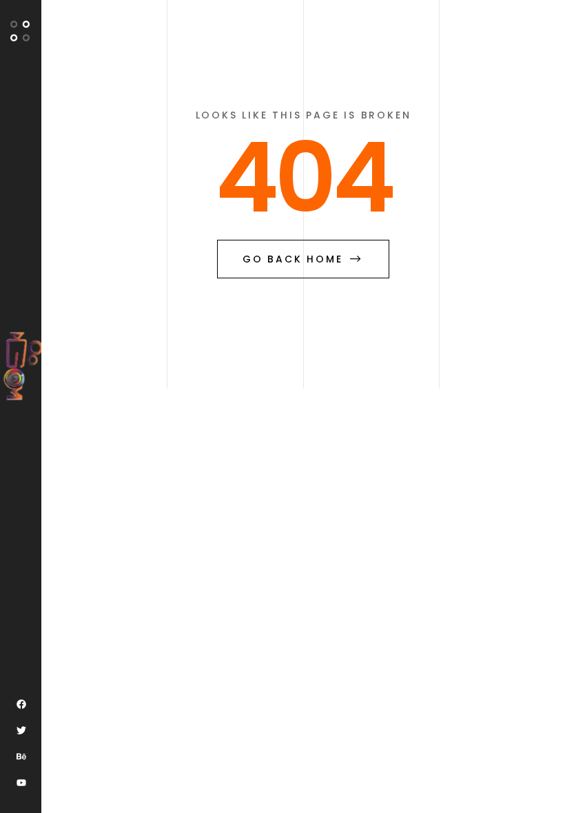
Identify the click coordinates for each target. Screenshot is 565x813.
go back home (293, 259)
